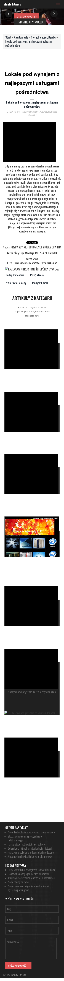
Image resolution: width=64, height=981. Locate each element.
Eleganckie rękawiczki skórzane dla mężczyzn (30, 856)
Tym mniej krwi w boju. (30, 22)
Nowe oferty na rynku (18, 882)
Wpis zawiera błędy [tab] (16, 283)
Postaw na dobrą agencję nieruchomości (28, 874)
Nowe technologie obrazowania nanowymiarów (31, 832)
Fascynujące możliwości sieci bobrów (26, 844)
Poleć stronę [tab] (37, 275)
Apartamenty (21, 37)
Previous (8, 14)
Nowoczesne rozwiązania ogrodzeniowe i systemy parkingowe (28, 888)
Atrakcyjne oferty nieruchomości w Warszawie (31, 878)
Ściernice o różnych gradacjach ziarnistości (30, 848)
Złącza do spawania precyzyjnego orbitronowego (25, 838)
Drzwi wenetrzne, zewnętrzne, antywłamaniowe (31, 870)
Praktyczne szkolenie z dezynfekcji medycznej (31, 852)
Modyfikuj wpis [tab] (40, 283)
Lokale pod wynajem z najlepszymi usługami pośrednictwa (28, 43)
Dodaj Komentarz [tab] (15, 275)
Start (8, 37)
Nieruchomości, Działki (43, 37)
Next (54, 14)
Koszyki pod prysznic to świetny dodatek (32, 692)
